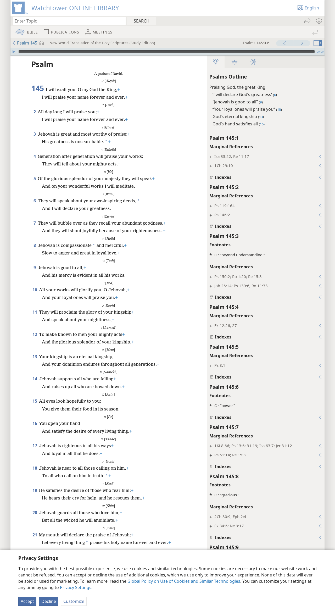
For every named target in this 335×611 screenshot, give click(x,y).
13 (35, 356)
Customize (73, 601)
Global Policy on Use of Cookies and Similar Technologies (183, 581)
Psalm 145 (27, 43)
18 (35, 468)
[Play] (14, 51)
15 (35, 401)
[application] (167, 51)
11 (35, 312)
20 (35, 512)
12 (35, 334)
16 (35, 423)
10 (35, 290)
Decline (48, 601)
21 (35, 535)
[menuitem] (318, 20)
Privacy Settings (75, 587)
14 (35, 379)
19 (35, 490)
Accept (27, 601)
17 (35, 445)
